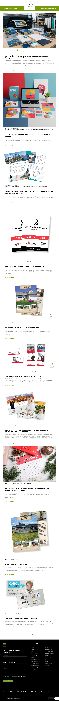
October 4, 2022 (7, 261)
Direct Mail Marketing (11, 51)
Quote (47, 691)
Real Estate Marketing (45, 129)
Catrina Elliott (14, 128)
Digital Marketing (11, 186)
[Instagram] (54, 698)
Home (4, 691)
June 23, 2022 (7, 425)
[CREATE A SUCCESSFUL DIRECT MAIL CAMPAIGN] (29, 355)
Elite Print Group (48, 657)
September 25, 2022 (8, 322)
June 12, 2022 (7, 483)
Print (25, 51)
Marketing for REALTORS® (36, 661)
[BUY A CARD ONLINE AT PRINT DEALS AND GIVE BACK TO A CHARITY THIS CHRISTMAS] (29, 464)
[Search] (54, 2)
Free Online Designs (35, 663)
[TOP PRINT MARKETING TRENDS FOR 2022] (26, 594)
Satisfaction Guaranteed (49, 653)
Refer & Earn (47, 667)
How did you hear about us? (9, 662)
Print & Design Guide (49, 651)
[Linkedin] (52, 698)
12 (32, 634)
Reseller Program (48, 663)
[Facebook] (49, 698)
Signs (39, 51)
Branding (6, 51)
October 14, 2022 (8, 185)
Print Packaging (28, 51)
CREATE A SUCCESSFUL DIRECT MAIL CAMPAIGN (23, 376)
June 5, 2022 (7, 613)
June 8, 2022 (7, 559)
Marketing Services (48, 649)
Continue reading (9, 70)
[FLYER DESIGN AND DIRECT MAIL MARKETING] (29, 300)
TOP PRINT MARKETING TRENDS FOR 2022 (21, 619)
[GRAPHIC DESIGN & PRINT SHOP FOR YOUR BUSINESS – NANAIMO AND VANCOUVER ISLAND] (26, 166)
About (11, 691)
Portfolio (46, 661)
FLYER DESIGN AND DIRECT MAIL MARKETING (22, 327)
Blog (45, 659)
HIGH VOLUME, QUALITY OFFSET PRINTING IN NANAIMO (26, 266)
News (19, 322)
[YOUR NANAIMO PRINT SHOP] (29, 531)
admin (15, 185)
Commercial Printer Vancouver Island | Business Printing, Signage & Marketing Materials (26, 57)
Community (47, 655)
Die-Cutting (10, 129)
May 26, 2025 (7, 128)
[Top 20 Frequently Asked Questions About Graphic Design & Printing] (29, 100)
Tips (17, 483)
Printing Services (34, 649)
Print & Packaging (34, 655)
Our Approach (47, 647)
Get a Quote (47, 665)
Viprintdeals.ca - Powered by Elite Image (24, 483)
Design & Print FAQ (34, 667)
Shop (55, 691)
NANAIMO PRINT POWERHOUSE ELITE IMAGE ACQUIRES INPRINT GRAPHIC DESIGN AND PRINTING (29, 431)
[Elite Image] (29, 3)
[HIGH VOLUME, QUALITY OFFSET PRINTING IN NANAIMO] (29, 233)
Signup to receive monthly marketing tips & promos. (16, 676)
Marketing (22, 51)
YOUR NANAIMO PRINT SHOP (16, 564)
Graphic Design (17, 51)
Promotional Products (34, 51)
